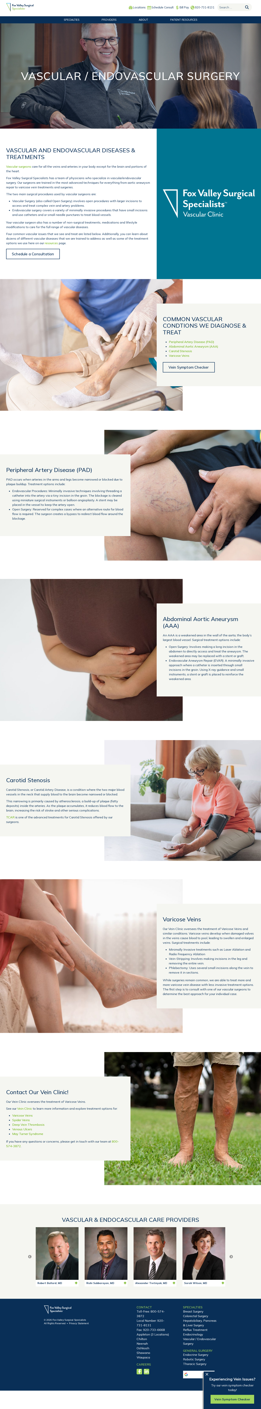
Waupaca (143, 1357)
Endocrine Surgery (195, 1355)
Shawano (143, 1353)
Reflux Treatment (195, 1330)
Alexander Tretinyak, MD (151, 1283)
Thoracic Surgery (195, 1364)
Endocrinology (193, 1334)
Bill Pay (184, 7)
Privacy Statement (79, 1323)
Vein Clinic (24, 1108)
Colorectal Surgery (195, 1316)
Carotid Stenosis (180, 351)
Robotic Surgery (194, 1359)
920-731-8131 (204, 7)
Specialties (71, 19)
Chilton (142, 1339)
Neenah (142, 1343)
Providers (109, 19)
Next (231, 1257)
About (143, 19)
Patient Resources (183, 19)
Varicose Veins (179, 356)
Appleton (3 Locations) (153, 1334)
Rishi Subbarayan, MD (100, 1283)
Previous (30, 1257)
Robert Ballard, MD (49, 1283)
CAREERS (144, 1364)
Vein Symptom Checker (189, 367)
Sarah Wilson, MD (195, 1283)
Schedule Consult (163, 7)
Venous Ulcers (22, 1129)
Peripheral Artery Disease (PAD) (191, 342)
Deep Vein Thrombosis (28, 1125)
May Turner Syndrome (27, 1134)
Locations (139, 7)
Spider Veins (21, 1120)
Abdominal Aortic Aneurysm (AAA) (193, 346)
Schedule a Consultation (33, 254)
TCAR (10, 817)
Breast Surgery (193, 1311)
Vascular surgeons (18, 166)
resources (51, 243)
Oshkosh (143, 1348)
